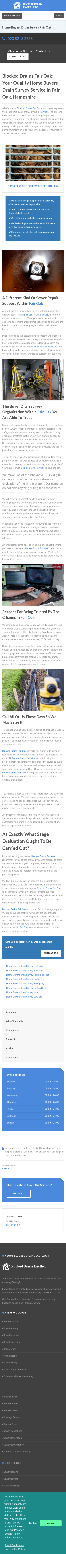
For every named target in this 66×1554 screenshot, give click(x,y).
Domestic (11, 1039)
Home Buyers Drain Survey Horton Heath (26, 988)
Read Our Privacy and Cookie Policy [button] (15, 1547)
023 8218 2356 (20, 38)
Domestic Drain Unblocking (17, 1451)
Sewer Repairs (11, 1471)
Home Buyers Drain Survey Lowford (24, 996)
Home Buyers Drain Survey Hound (23, 992)
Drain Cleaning (11, 1328)
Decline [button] (33, 1523)
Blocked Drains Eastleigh (29, 1266)
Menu (59, 15)
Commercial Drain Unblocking (18, 1376)
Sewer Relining (11, 1478)
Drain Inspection (12, 1342)
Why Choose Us (14, 1021)
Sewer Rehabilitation (14, 1444)
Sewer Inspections (13, 1431)
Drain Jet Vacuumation (15, 1369)
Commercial (12, 1030)
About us (11, 1012)
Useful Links (12, 1463)
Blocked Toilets (11, 1410)
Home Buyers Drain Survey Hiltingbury (25, 983)
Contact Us (50, 953)
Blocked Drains (11, 1321)
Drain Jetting (10, 1349)
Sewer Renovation (13, 1438)
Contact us (12, 1057)
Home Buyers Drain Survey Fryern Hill (24, 970)
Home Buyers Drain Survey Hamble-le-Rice (27, 974)
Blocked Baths (11, 1403)
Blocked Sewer (11, 1424)
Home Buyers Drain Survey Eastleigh (24, 966)
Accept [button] (50, 1523)
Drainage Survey (12, 1417)
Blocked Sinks (10, 1396)
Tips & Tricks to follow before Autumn (33, 186)
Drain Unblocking (12, 1335)
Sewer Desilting (11, 1485)
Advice (10, 1048)
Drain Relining (10, 1362)
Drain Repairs (10, 1355)
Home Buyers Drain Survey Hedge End (25, 979)
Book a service (12, 16)
